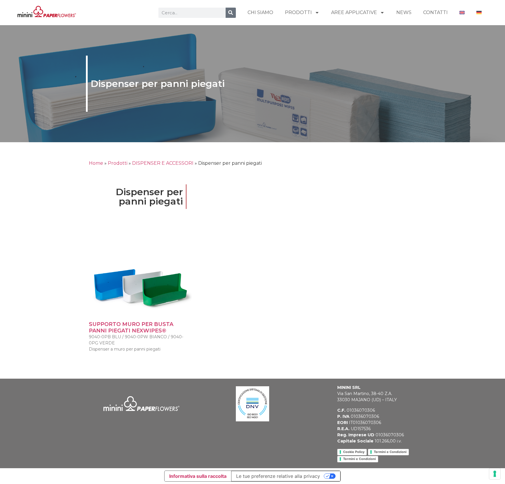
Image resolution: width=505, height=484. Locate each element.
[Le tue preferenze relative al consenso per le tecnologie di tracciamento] (494, 473)
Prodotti (117, 163)
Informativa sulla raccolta (197, 476)
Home (96, 163)
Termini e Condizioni (390, 452)
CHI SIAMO (260, 12)
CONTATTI (435, 12)
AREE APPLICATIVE (354, 12)
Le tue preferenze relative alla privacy (278, 476)
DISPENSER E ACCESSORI (162, 163)
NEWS (403, 12)
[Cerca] (231, 13)
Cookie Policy (353, 452)
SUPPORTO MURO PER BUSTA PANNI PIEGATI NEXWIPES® (131, 327)
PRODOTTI (298, 12)
